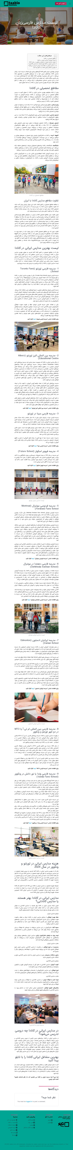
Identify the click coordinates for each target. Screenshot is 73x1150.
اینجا (34, 319)
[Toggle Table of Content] (55, 56)
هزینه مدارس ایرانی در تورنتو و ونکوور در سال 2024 (42, 62)
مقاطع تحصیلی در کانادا (50, 58)
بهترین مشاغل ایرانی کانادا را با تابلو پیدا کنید (44, 67)
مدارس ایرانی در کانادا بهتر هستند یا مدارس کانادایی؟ (42, 64)
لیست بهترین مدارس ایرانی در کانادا (46, 60)
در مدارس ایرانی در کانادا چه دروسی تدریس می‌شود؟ (41, 66)
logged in (29, 1101)
